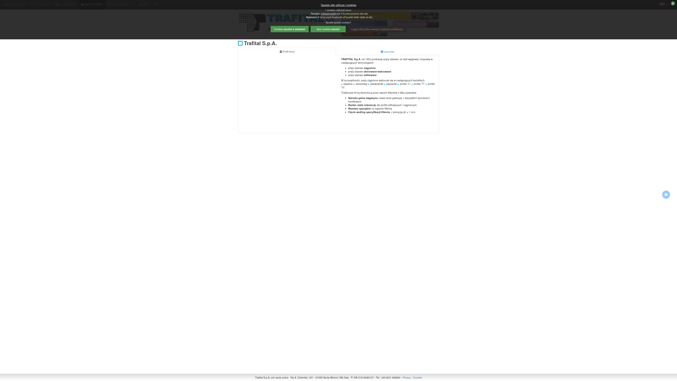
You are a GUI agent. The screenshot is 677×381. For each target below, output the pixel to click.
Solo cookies (328, 29)
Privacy (407, 377)
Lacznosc (388, 51)
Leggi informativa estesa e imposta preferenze (377, 29)
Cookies (417, 377)
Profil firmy (288, 51)
